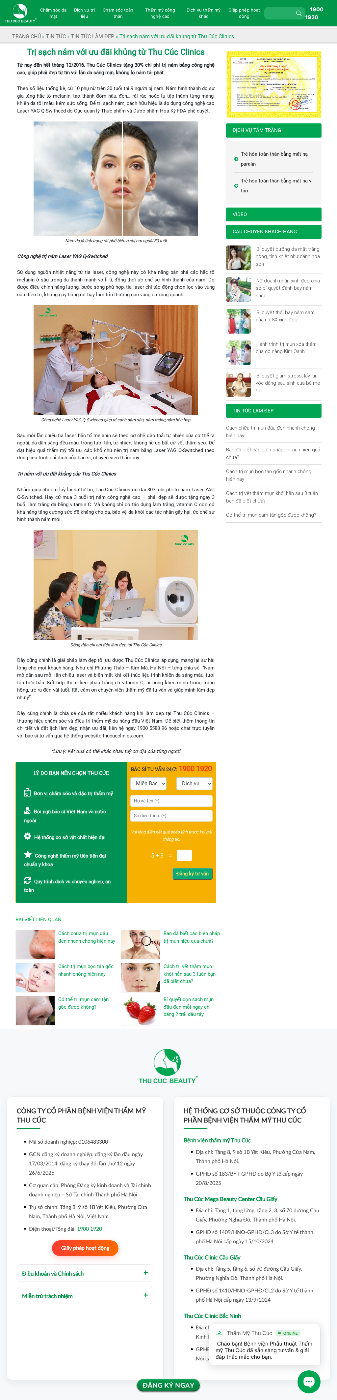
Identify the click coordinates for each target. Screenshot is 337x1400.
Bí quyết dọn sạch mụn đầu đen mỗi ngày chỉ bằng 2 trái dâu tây (189, 1006)
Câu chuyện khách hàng (265, 232)
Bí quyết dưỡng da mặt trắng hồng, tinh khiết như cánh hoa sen (288, 256)
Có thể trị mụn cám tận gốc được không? (271, 515)
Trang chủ (26, 36)
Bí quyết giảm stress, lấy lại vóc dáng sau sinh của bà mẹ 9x (288, 383)
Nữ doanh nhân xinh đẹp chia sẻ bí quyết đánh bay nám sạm (288, 288)
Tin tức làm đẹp (92, 36)
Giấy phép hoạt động (85, 1248)
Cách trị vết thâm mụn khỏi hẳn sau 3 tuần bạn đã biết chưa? (190, 973)
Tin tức (56, 36)
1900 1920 (89, 1229)
